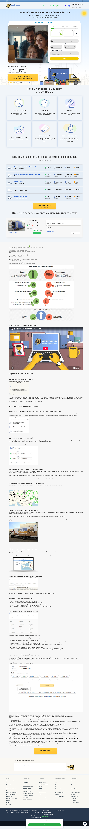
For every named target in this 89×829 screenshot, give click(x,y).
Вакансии (8, 800)
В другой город (74, 788)
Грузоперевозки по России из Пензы (24, 766)
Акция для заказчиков (10, 786)
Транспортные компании (11, 788)
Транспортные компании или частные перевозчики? (23, 251)
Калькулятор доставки (59, 796)
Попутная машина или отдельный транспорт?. (21, 254)
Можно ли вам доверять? (16, 256)
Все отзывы (50, 231)
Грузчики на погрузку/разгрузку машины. (20, 252)
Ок (44, 824)
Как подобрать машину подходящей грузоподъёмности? (23, 259)
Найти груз (25, 784)
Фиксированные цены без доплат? (18, 250)
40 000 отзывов (25, 512)
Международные (74, 796)
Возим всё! (8, 784)
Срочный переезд (74, 780)
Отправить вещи (74, 790)
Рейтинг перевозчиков (27, 791)
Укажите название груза (57, 38)
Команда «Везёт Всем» (11, 780)
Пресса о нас (9, 782)
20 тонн (40, 788)
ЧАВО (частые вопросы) (11, 794)
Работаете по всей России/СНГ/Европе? (19, 255)
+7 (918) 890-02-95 (77, 7)
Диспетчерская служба (27, 799)
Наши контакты (9, 796)
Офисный (73, 784)
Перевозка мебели (75, 802)
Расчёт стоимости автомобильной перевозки (23, 77)
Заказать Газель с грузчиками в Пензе (25, 768)
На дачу (72, 786)
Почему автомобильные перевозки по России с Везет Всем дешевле (26, 247)
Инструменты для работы (28, 793)
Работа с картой (26, 797)
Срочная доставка (58, 780)
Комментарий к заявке (56, 50)
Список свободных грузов (28, 786)
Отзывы (7, 802)
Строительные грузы (43, 795)
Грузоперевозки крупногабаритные (24, 764)
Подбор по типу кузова (15, 260)
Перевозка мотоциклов (59, 792)
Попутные (57, 784)
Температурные (42, 801)
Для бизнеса (8, 804)
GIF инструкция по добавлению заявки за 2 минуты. (22, 263)
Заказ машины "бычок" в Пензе (48, 766)
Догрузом (57, 794)
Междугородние (58, 788)
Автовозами (57, 790)
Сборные (40, 786)
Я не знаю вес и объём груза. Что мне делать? (21, 261)
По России (57, 782)
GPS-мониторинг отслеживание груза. (19, 258)
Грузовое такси (74, 800)
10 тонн (40, 790)
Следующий (74, 233)
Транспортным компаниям (28, 795)
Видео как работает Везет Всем (17, 248)
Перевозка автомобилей (43, 799)
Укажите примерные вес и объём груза (61, 44)
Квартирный (73, 782)
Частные (56, 786)
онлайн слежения (30, 551)
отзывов (32, 82)
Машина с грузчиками (75, 792)
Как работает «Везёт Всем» (11, 798)
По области (73, 798)
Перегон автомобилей (43, 797)
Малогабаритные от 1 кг (43, 784)
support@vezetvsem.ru (36, 817)
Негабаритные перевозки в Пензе (49, 764)
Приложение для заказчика (11, 792)
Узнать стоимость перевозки (44, 206)
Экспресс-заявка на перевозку (44, 22)
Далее (64, 58)
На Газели (73, 794)
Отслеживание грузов (10, 790)
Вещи (40, 793)
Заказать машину (42, 782)
